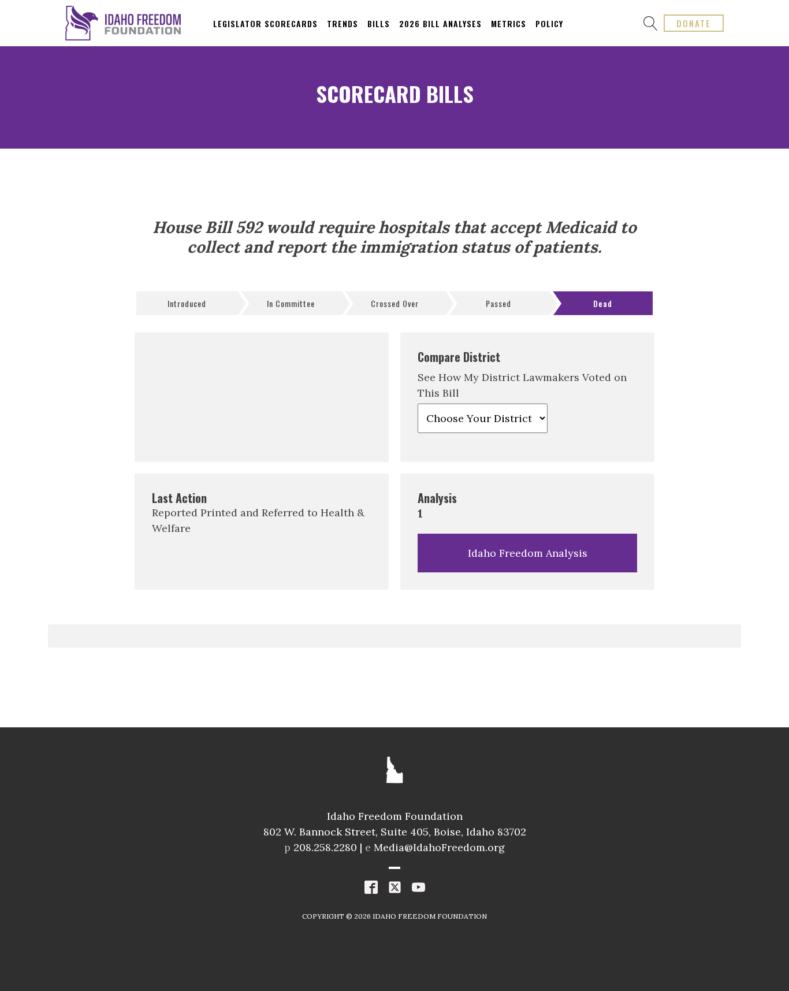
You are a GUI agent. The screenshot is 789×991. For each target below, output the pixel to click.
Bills (378, 23)
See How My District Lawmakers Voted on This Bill (522, 385)
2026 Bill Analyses (440, 23)
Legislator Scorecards (265, 23)
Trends (342, 23)
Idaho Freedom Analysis (527, 553)
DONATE (693, 23)
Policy (549, 23)
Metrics (508, 23)
